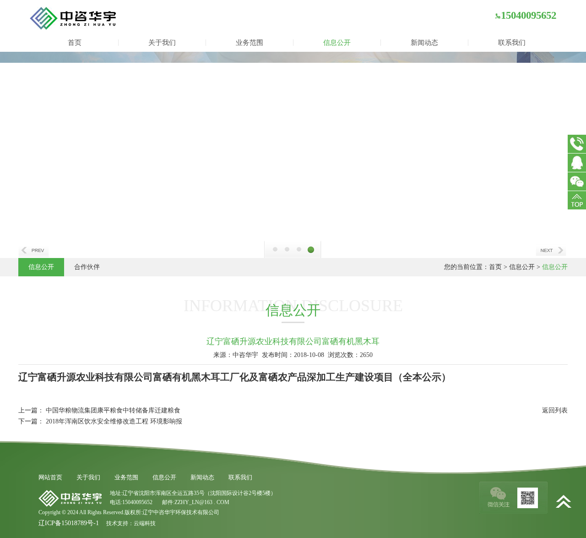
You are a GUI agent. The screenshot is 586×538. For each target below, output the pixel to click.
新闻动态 (424, 42)
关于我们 (162, 42)
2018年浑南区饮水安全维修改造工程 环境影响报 (114, 421)
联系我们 (512, 42)
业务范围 (249, 42)
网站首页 (50, 477)
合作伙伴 (87, 267)
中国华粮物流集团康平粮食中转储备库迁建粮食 (113, 410)
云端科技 (145, 523)
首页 (74, 42)
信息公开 (337, 42)
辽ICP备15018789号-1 (68, 523)
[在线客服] (577, 163)
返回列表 (555, 410)
